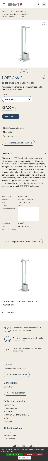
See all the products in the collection (21, 241)
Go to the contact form (17, 374)
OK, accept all (15, 454)
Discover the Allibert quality (17, 143)
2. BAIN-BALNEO (10, 408)
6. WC (6, 418)
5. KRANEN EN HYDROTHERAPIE (16, 415)
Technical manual (10, 312)
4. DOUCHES (9, 412)
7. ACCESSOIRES (10, 421)
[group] (24, 44)
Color (4, 94)
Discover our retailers (16, 393)
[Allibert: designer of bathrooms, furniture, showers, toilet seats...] (15, 4)
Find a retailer (11, 116)
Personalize (24, 458)
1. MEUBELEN (9, 405)
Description (7, 153)
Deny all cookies (34, 454)
